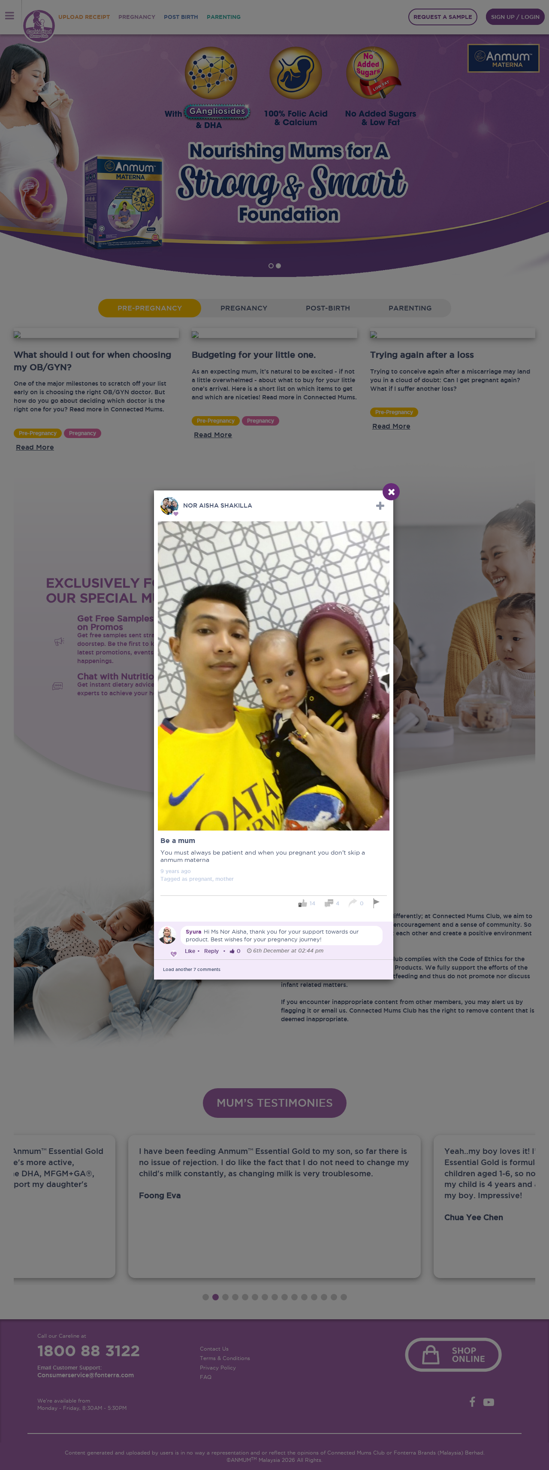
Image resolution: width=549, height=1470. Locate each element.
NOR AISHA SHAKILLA (217, 505)
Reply (211, 951)
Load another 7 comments (191, 969)
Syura (194, 931)
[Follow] (380, 506)
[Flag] (378, 903)
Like (190, 951)
